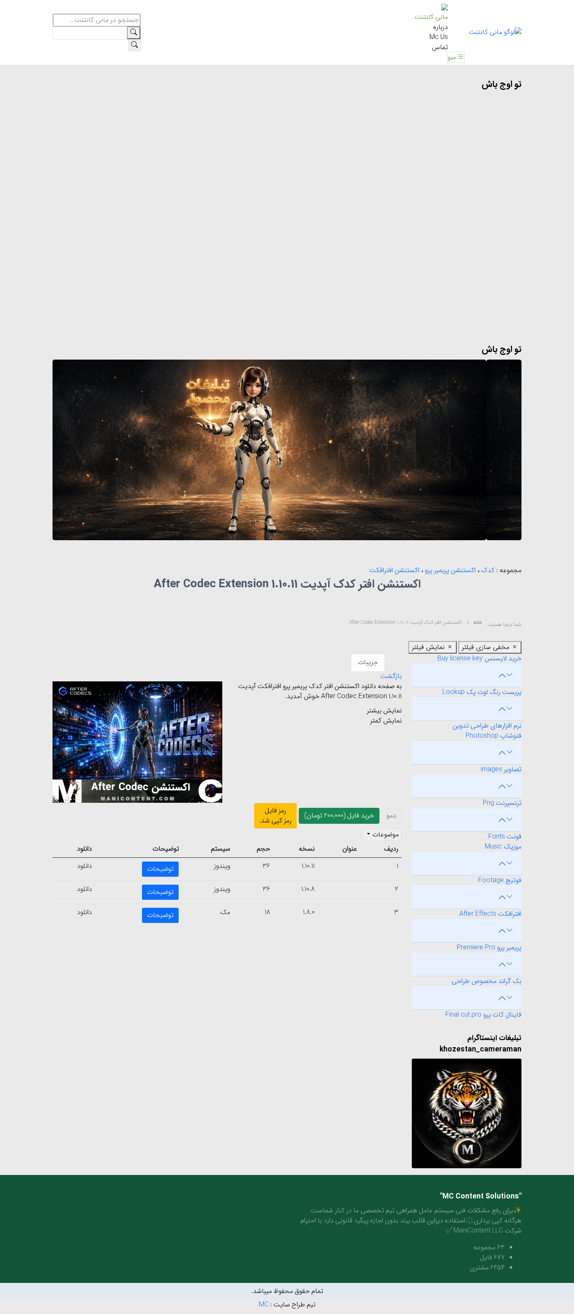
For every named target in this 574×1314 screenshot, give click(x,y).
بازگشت (391, 676)
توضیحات (160, 869)
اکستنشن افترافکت (394, 570)
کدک (487, 570)
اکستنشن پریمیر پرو (449, 570)
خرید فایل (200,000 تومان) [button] (339, 815)
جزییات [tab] (368, 662)
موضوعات (384, 834)
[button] (456, 57)
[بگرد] (134, 45)
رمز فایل (275, 815)
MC (264, 1304)
